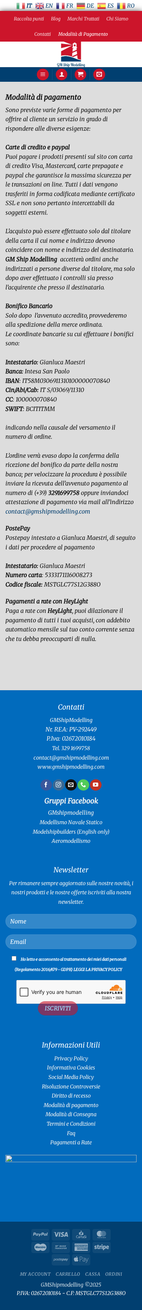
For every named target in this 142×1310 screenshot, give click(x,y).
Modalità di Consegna (71, 1114)
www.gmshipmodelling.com (71, 767)
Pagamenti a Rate (71, 1142)
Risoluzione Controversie (71, 1086)
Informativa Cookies (71, 1067)
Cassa (92, 1274)
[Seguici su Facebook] (46, 785)
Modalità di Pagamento (83, 34)
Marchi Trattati (83, 19)
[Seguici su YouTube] (95, 785)
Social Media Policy (71, 1077)
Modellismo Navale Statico (71, 822)
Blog (55, 19)
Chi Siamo (117, 19)
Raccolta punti (29, 19)
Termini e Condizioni (71, 1124)
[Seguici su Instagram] (58, 785)
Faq (71, 1133)
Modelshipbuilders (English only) (71, 832)
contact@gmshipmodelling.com (47, 511)
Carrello (68, 1274)
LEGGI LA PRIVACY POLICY (98, 969)
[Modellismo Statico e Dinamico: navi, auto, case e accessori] (71, 54)
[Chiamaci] (83, 785)
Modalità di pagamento (71, 1105)
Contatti (42, 34)
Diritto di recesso (71, 1095)
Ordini (113, 1274)
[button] (43, 75)
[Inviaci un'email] (70, 785)
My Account (35, 1274)
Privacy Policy (71, 1058)
